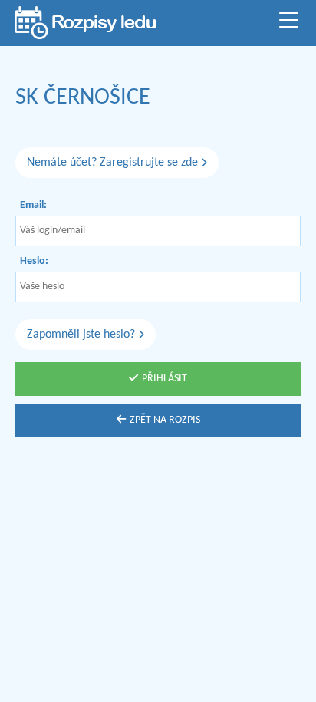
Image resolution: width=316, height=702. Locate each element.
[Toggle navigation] (288, 23)
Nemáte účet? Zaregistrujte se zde (114, 163)
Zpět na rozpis (165, 420)
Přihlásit (164, 378)
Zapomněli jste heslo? (82, 334)
